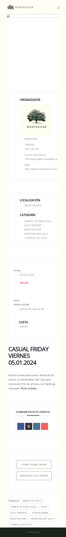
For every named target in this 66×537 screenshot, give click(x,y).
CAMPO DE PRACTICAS (37, 221)
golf (44, 506)
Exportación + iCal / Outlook (34, 475)
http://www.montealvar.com (41, 169)
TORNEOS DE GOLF (35, 238)
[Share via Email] (44, 426)
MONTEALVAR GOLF (36, 233)
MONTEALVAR (32, 229)
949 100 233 (32, 148)
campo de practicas (23, 506)
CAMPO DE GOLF (32, 500)
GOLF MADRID (33, 225)
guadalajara (40, 512)
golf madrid (18, 512)
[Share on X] (28, 426)
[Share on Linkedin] (36, 426)
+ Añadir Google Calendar (34, 464)
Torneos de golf (21, 524)
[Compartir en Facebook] (20, 426)
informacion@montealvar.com (42, 159)
